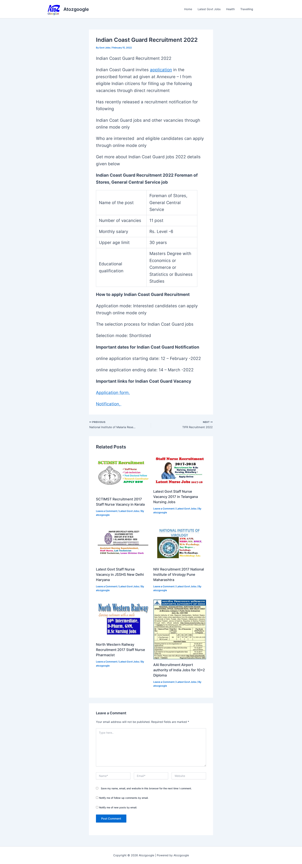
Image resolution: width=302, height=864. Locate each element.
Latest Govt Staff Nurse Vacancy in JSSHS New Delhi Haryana (120, 574)
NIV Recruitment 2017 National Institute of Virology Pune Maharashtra (178, 574)
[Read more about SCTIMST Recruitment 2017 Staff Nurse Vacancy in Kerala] (122, 473)
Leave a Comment (106, 510)
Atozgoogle (76, 9)
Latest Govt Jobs (209, 9)
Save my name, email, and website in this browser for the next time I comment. (146, 788)
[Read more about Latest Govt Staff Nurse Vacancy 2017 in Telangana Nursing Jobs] (179, 470)
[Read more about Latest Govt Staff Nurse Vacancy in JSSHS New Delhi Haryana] (122, 544)
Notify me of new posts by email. (118, 807)
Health (230, 9)
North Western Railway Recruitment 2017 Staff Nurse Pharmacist (120, 649)
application (161, 69)
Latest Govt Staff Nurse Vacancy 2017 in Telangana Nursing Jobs (175, 496)
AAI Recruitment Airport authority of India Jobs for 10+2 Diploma (179, 670)
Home (188, 9)
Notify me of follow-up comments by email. (123, 797)
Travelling (246, 9)
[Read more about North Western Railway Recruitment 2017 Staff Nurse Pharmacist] (122, 619)
